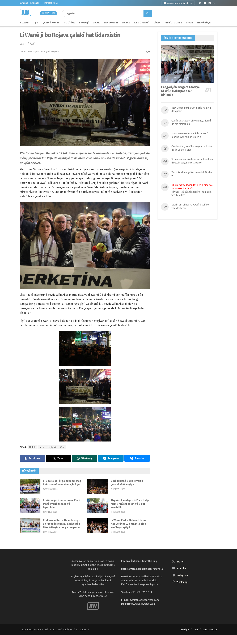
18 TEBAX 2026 (51, 489)
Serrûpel (185, 629)
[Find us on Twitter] (200, 3)
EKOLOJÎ (83, 22)
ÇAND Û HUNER (51, 22)
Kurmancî (24, 3)
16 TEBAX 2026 (118, 512)
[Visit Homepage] (25, 12)
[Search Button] (147, 13)
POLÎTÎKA (69, 22)
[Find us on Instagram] (210, 3)
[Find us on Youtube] (205, 3)
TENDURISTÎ (111, 22)
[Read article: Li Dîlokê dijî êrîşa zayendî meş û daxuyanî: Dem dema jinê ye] (30, 486)
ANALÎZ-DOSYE (173, 22)
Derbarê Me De (51, 3)
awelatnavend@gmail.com (179, 3)
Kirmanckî (34, 3)
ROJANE (24, 22)
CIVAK (96, 22)
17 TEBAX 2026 (118, 489)
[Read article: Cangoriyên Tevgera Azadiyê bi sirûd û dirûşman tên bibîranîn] (187, 64)
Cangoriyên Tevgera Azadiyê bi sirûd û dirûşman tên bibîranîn (180, 91)
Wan (62, 447)
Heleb (32, 447)
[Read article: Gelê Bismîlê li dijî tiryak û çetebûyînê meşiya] (97, 486)
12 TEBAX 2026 (118, 532)
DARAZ (126, 22)
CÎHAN (157, 22)
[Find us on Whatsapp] (214, 3)
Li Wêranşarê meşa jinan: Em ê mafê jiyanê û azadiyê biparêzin (61, 504)
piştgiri (52, 447)
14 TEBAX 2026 (51, 532)
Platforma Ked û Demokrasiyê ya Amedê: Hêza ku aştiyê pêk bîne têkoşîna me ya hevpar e (61, 524)
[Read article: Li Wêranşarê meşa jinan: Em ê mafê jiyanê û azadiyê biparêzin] (30, 505)
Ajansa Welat (33, 629)
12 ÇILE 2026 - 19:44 (29, 51)
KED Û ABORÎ (141, 22)
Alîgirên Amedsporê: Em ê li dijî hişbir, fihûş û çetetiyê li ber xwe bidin (130, 504)
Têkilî (195, 629)
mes (42, 447)
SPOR (189, 22)
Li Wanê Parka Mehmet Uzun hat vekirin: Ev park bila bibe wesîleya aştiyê (128, 524)
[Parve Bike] (32, 458)
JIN (36, 22)
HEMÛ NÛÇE (204, 22)
